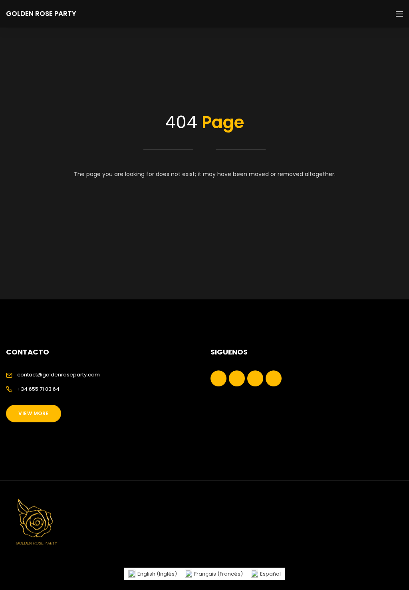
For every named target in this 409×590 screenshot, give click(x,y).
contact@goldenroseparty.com (58, 374)
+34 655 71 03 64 (38, 389)
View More (33, 413)
